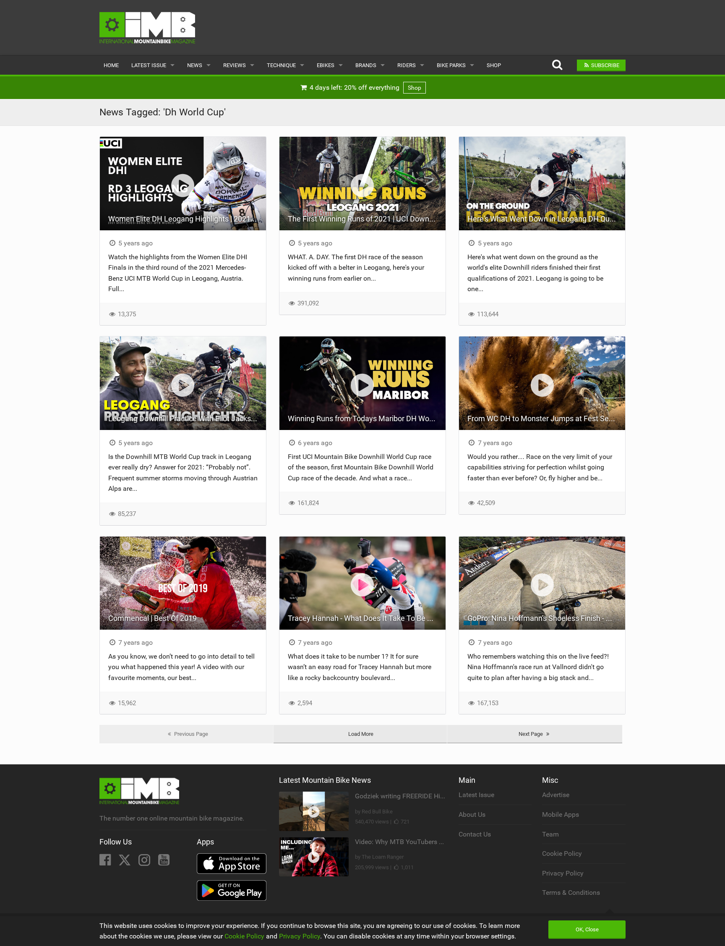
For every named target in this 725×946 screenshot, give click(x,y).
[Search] (557, 65)
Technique (281, 65)
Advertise (555, 795)
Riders (406, 65)
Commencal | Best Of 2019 (152, 618)
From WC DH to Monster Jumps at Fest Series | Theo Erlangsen (546, 418)
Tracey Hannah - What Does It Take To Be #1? (364, 618)
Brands (365, 65)
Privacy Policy (563, 873)
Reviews (234, 65)
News (194, 65)
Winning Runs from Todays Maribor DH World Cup (367, 418)
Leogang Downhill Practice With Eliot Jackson (183, 418)
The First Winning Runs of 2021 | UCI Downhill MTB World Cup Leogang (367, 218)
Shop (494, 65)
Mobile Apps (560, 814)
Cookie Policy (562, 853)
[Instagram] (145, 862)
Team (550, 834)
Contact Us (475, 834)
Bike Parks (451, 65)
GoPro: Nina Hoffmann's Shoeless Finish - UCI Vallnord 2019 (546, 618)
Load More (360, 734)
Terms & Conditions (571, 892)
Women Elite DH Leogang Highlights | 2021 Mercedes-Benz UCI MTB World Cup (187, 218)
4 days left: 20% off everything (364, 87)
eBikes (325, 65)
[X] (125, 862)
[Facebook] (105, 862)
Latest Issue (148, 65)
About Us (472, 814)
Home (111, 65)
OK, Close (587, 929)
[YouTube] (164, 862)
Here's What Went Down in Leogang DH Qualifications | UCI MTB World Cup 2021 (546, 218)
